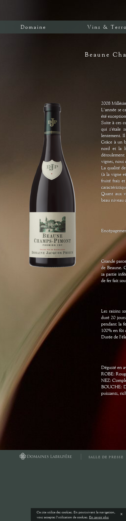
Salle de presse (106, 457)
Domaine (33, 27)
